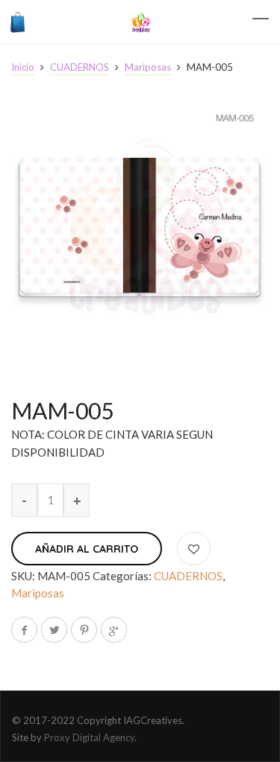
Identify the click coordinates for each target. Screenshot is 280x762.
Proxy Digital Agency (89, 737)
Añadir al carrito (86, 549)
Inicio (22, 67)
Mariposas (148, 67)
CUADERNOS (79, 67)
